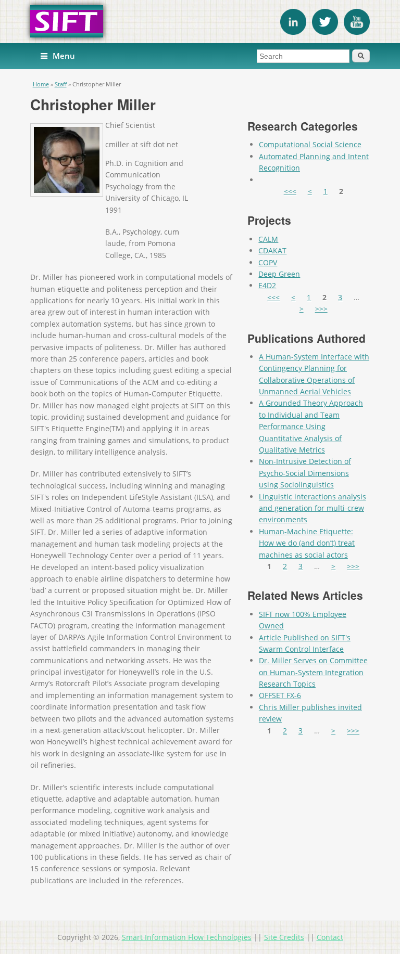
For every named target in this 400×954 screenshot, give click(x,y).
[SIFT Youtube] (357, 32)
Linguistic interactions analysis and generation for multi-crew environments (312, 508)
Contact (330, 937)
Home (41, 84)
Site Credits (284, 937)
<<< (290, 191)
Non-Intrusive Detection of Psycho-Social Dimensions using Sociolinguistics (305, 472)
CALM (268, 239)
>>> (321, 309)
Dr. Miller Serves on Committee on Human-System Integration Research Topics (313, 672)
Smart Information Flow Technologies (187, 937)
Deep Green (279, 274)
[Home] (200, 21)
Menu (64, 55)
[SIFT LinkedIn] (293, 32)
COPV (267, 262)
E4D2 (267, 285)
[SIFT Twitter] (325, 32)
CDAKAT (272, 250)
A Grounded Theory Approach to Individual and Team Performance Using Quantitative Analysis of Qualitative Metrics (311, 426)
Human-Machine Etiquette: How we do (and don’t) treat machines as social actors (307, 543)
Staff (61, 84)
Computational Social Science (310, 144)
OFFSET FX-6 (280, 695)
